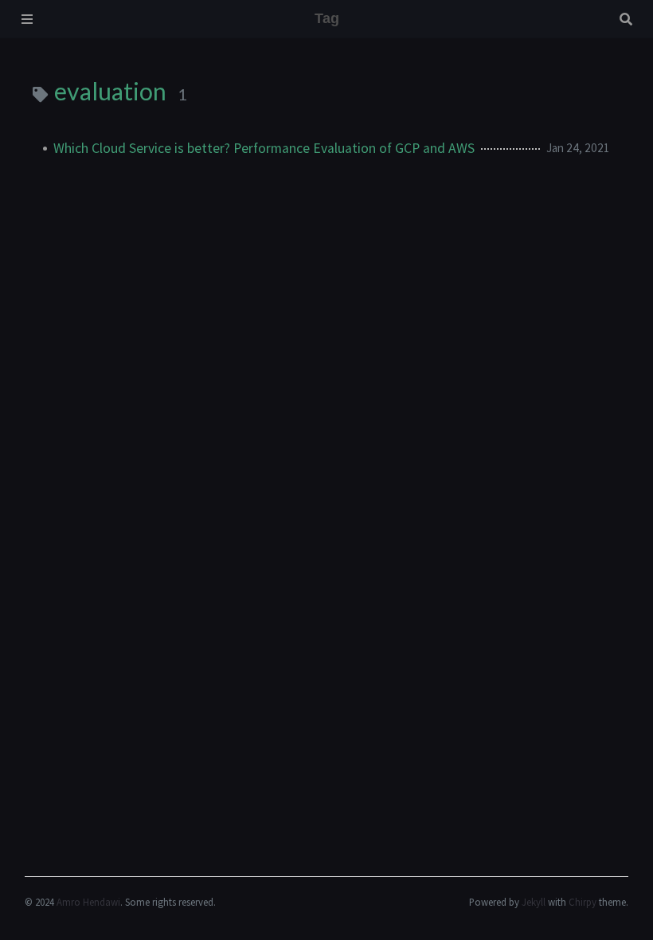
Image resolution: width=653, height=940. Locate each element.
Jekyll (533, 901)
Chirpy (582, 901)
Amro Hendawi (88, 901)
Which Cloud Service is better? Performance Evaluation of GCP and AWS (264, 148)
